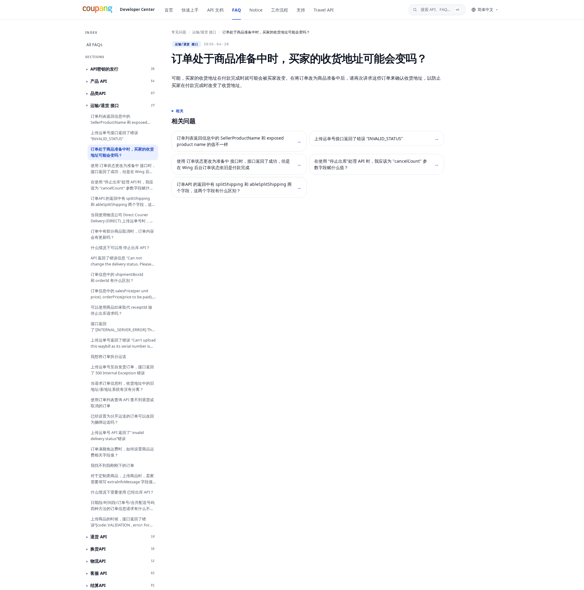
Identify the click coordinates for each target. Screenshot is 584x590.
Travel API (324, 10)
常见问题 (179, 32)
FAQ (236, 10)
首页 (169, 10)
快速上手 (190, 10)
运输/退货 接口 (204, 32)
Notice (255, 10)
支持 (301, 10)
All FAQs (94, 44)
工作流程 (279, 10)
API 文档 (215, 10)
